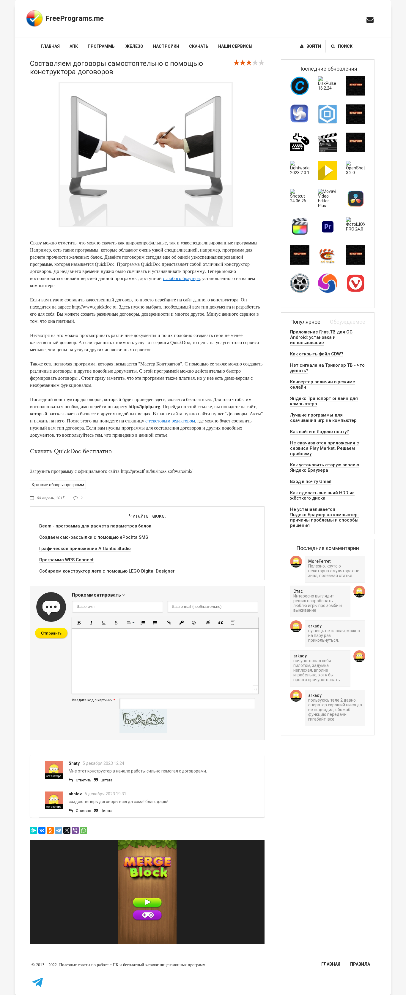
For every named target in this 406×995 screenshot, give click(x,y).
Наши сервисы (235, 46)
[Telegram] (58, 830)
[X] (66, 830)
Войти (313, 46)
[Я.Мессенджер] (33, 830)
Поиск (345, 46)
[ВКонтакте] (41, 830)
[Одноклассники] (50, 830)
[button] (78, 622)
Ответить (83, 780)
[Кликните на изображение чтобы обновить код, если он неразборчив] (143, 731)
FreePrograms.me (74, 18)
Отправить (51, 633)
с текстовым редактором (170, 420)
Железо (134, 46)
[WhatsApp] (83, 830)
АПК (74, 46)
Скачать (198, 46)
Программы (102, 46)
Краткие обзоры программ (58, 484)
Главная (50, 46)
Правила (360, 964)
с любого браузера (181, 278)
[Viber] (75, 830)
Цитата (106, 780)
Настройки (166, 46)
